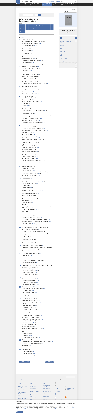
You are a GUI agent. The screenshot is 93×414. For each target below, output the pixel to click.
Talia (17, 411)
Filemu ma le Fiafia (21, 389)
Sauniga (44, 393)
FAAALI (21, 15)
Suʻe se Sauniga (68, 382)
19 (42, 28)
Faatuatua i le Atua (21, 396)
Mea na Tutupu (45, 399)
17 (36, 28)
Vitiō (31, 399)
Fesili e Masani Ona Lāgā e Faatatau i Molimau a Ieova (47, 386)
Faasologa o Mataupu (33, 388)
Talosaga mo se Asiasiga (46, 388)
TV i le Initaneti (33, 397)
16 (33, 28)
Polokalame (32, 393)
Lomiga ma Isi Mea (19, 6)
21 (48, 28)
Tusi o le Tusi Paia (63, 48)
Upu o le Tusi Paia (63, 58)
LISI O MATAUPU (68, 38)
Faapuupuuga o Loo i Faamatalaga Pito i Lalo (68, 54)
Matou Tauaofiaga (46, 396)
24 (23, 31)
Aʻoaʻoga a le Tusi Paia (21, 379)
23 (20, 31)
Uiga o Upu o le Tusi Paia (65, 61)
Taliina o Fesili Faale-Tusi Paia (22, 381)
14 (27, 28)
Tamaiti (19, 395)
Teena (21, 411)
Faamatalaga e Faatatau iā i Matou (47, 383)
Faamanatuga (45, 394)
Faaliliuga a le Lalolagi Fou (33, 6)
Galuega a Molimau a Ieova (47, 397)
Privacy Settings (58, 408)
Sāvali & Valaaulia (33, 386)
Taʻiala (31, 396)
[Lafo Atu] (73, 7)
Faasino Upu (32, 394)
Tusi (31, 383)
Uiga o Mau (20, 383)
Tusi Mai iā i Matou (46, 389)
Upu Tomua (62, 45)
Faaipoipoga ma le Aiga (21, 390)
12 (20, 28)
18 (39, 28)
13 (23, 28)
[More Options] (76, 7)
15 (30, 28)
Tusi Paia (25, 6)
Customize (26, 411)
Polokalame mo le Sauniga (34, 391)
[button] (35, 4)
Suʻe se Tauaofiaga (59, 384)
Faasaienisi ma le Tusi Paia (22, 398)
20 (45, 28)
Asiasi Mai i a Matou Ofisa (47, 391)
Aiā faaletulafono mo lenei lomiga (24, 366)
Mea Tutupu (45, 379)
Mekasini (31, 389)
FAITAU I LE (74, 9)
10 (48, 25)
